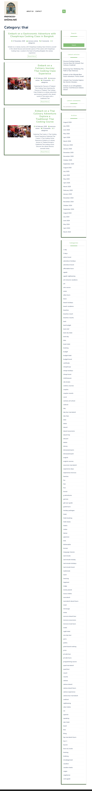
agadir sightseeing (69, 276)
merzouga (66, 609)
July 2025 (66, 171)
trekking (66, 756)
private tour (67, 654)
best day (66, 336)
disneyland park (68, 454)
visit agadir (66, 779)
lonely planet (67, 590)
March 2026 (67, 141)
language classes (69, 552)
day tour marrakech (69, 412)
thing (65, 733)
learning (66, 578)
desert (65, 427)
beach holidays (68, 302)
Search (73, 33)
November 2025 (68, 156)
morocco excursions (69, 620)
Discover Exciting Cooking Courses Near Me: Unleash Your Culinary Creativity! (73, 63)
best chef (66, 329)
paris (65, 639)
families (65, 476)
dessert (65, 439)
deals (65, 423)
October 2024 (67, 205)
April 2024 (66, 228)
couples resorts (68, 393)
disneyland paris (68, 450)
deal (64, 420)
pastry (65, 643)
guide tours (67, 507)
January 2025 (67, 194)
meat (65, 605)
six (64, 711)
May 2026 (66, 134)
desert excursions (69, 431)
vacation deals (68, 767)
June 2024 (66, 220)
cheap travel (67, 374)
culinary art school (69, 401)
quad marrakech (68, 665)
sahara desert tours (69, 688)
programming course (70, 662)
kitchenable (67, 544)
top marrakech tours (69, 737)
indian (65, 529)
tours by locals (68, 749)
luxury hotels (67, 594)
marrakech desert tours (70, 601)
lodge (65, 586)
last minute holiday (69, 560)
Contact (38, 11)
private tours (67, 658)
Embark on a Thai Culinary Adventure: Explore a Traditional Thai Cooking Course (45, 116)
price (64, 650)
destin (65, 442)
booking (65, 348)
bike (64, 340)
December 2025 (68, 152)
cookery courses (68, 386)
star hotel (66, 722)
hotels (65, 525)
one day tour (67, 635)
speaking (66, 718)
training (65, 752)
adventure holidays (69, 261)
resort (65, 673)
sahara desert (67, 684)
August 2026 (67, 122)
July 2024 (66, 217)
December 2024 (68, 198)
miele (65, 612)
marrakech (66, 597)
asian (65, 291)
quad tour (66, 669)
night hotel (66, 631)
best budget (67, 325)
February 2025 (68, 190)
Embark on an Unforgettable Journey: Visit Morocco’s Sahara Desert (73, 88)
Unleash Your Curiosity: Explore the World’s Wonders (73, 81)
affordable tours (68, 268)
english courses (68, 461)
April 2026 (66, 137)
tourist (65, 745)
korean (65, 548)
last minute (67, 556)
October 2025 (67, 160)
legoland (66, 582)
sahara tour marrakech (70, 696)
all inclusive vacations (70, 280)
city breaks (66, 382)
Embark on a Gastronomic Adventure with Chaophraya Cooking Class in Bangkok (32, 35)
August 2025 (67, 168)
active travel (67, 257)
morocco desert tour (69, 616)
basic (65, 299)
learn (65, 575)
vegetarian (66, 775)
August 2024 (67, 213)
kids (64, 541)
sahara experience (69, 692)
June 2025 (66, 175)
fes (64, 480)
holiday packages (69, 510)
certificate (66, 363)
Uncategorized (68, 760)
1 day (65, 250)
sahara (65, 680)
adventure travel (68, 265)
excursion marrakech (70, 465)
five (64, 488)
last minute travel (69, 567)
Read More (32, 56)
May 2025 (66, 179)
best (64, 321)
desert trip (66, 435)
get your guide (68, 503)
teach (65, 726)
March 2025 (67, 186)
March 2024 (67, 232)
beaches (66, 310)
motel (65, 628)
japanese (66, 537)
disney (65, 446)
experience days (68, 469)
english (65, 457)
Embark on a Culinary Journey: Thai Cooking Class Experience (45, 69)
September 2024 (68, 209)
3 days (65, 253)
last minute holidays (69, 563)
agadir (65, 272)
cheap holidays (68, 371)
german (65, 499)
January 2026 (67, 149)
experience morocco (69, 473)
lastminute (66, 571)
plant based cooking (69, 646)
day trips (66, 416)
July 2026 (66, 126)
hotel (65, 514)
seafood (66, 699)
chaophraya (67, 367)
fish (64, 484)
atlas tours (66, 295)
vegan (65, 771)
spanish (65, 714)
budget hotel (67, 355)
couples (65, 389)
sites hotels (67, 707)
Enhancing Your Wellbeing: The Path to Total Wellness (73, 70)
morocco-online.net (10, 18)
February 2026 (68, 145)
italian (65, 533)
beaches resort (68, 314)
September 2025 (68, 164)
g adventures (67, 495)
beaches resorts (68, 318)
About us (30, 11)
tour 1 (65, 741)
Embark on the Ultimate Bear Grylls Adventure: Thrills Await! (73, 75)
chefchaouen (67, 378)
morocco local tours (69, 624)
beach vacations (68, 306)
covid (65, 397)
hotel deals (67, 522)
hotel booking (67, 518)
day (64, 408)
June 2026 (66, 130)
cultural (65, 405)
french (65, 491)
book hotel (66, 344)
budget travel (67, 359)
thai (64, 730)
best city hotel (67, 333)
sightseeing (67, 703)
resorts (65, 677)
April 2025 (66, 183)
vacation (66, 764)
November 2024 (68, 202)
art (64, 284)
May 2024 (66, 224)
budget (65, 352)
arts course (67, 287)
